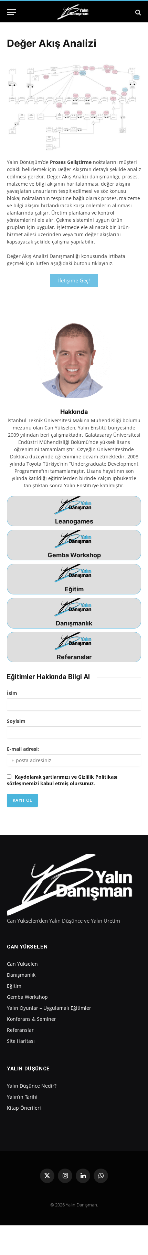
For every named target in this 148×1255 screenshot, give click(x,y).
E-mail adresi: (23, 749)
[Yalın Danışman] (74, 12)
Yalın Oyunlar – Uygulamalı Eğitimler (49, 1008)
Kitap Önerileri (24, 1107)
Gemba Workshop (74, 555)
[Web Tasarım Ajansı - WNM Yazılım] (74, 1233)
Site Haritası (21, 1041)
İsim (12, 693)
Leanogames (74, 521)
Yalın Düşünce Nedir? (31, 1085)
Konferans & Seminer (31, 1019)
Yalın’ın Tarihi (22, 1096)
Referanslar (74, 657)
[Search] (137, 12)
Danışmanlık (74, 623)
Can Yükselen (22, 964)
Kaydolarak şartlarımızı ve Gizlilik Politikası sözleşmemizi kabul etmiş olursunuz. (62, 780)
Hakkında (74, 411)
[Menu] (11, 12)
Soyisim (16, 721)
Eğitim (74, 589)
